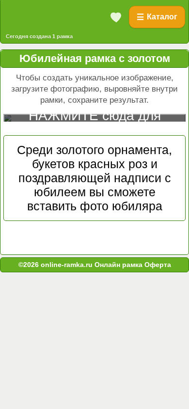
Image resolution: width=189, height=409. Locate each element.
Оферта (156, 264)
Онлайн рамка (118, 264)
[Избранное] (116, 17)
